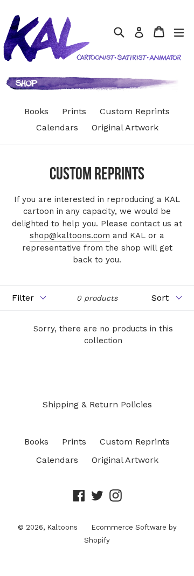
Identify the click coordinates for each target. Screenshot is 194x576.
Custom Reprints (135, 111)
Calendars (57, 127)
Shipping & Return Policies (97, 404)
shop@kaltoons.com (70, 235)
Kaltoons (62, 527)
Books (36, 111)
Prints (74, 111)
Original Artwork (125, 127)
